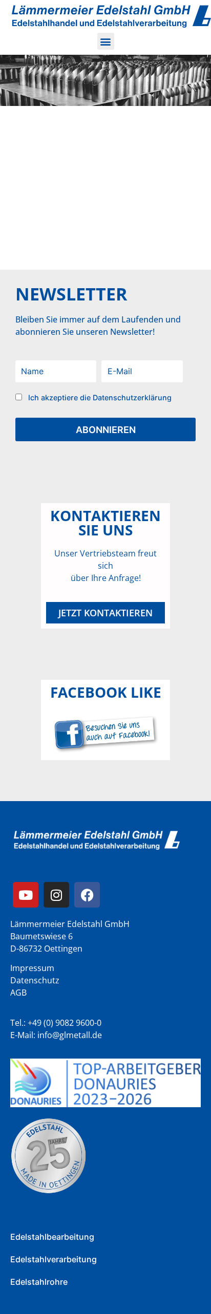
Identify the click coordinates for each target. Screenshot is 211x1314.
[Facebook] (87, 895)
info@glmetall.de (69, 1035)
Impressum (32, 968)
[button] (105, 41)
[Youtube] (25, 895)
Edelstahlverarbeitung (53, 1259)
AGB (18, 992)
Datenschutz (34, 980)
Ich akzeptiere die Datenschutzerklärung (100, 397)
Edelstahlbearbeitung (52, 1237)
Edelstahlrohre (39, 1282)
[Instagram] (56, 895)
